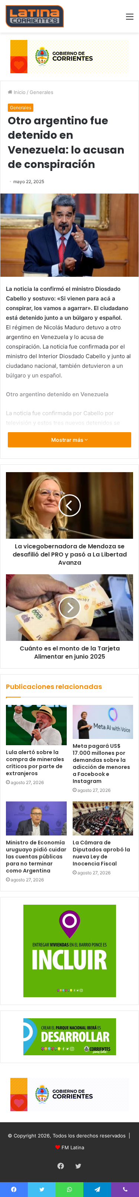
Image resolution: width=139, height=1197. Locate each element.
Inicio (19, 92)
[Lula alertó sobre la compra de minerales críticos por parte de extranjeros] (36, 725)
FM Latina (73, 1147)
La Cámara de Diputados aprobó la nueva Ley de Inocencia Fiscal (101, 853)
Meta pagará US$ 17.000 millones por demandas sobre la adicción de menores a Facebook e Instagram (101, 763)
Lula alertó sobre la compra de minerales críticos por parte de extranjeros (35, 763)
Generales (41, 92)
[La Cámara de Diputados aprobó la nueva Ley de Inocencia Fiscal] (103, 818)
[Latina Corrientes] (35, 16)
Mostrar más (68, 440)
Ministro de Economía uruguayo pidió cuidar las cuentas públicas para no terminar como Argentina (36, 856)
